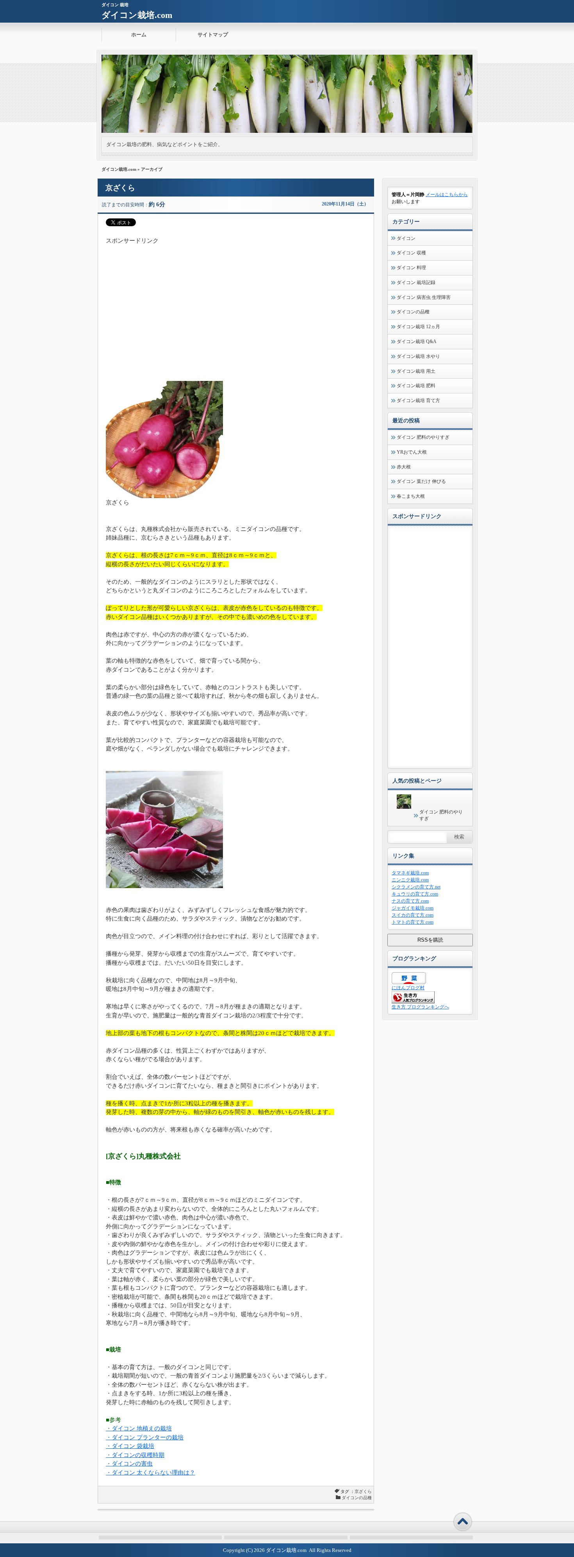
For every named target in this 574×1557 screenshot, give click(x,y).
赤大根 (404, 467)
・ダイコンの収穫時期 (135, 1455)
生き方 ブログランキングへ (420, 1007)
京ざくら (120, 188)
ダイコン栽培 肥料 (416, 385)
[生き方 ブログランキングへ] (413, 1002)
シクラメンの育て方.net (416, 887)
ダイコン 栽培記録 (416, 282)
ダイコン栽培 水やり (418, 356)
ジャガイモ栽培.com (412, 908)
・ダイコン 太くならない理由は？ (150, 1472)
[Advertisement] (236, 300)
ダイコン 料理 (411, 267)
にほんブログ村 (408, 987)
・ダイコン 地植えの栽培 (139, 1428)
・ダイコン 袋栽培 (130, 1446)
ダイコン (406, 238)
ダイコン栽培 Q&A (417, 341)
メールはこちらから (447, 194)
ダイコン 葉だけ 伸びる (421, 481)
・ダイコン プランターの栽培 (145, 1437)
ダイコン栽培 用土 (416, 371)
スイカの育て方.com (412, 915)
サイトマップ (213, 35)
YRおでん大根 (412, 452)
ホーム (138, 35)
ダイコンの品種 (357, 1497)
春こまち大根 (411, 496)
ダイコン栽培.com (137, 15)
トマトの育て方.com (412, 922)
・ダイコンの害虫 (129, 1463)
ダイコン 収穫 (411, 253)
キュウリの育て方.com (415, 894)
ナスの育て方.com (410, 901)
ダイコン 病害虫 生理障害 (424, 297)
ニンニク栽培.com (410, 880)
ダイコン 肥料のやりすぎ (423, 437)
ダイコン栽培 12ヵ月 (418, 326)
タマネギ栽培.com (410, 873)
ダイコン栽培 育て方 (418, 400)
